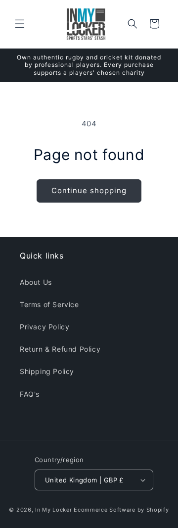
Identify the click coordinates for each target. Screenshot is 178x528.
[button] (20, 24)
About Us (36, 282)
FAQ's (30, 394)
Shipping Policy (47, 371)
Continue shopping (89, 190)
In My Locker (53, 509)
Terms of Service (49, 304)
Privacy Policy (44, 326)
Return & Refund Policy (60, 349)
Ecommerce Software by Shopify (121, 509)
